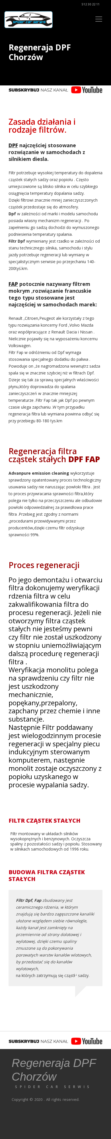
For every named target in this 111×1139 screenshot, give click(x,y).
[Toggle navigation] (99, 19)
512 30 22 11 (90, 4)
